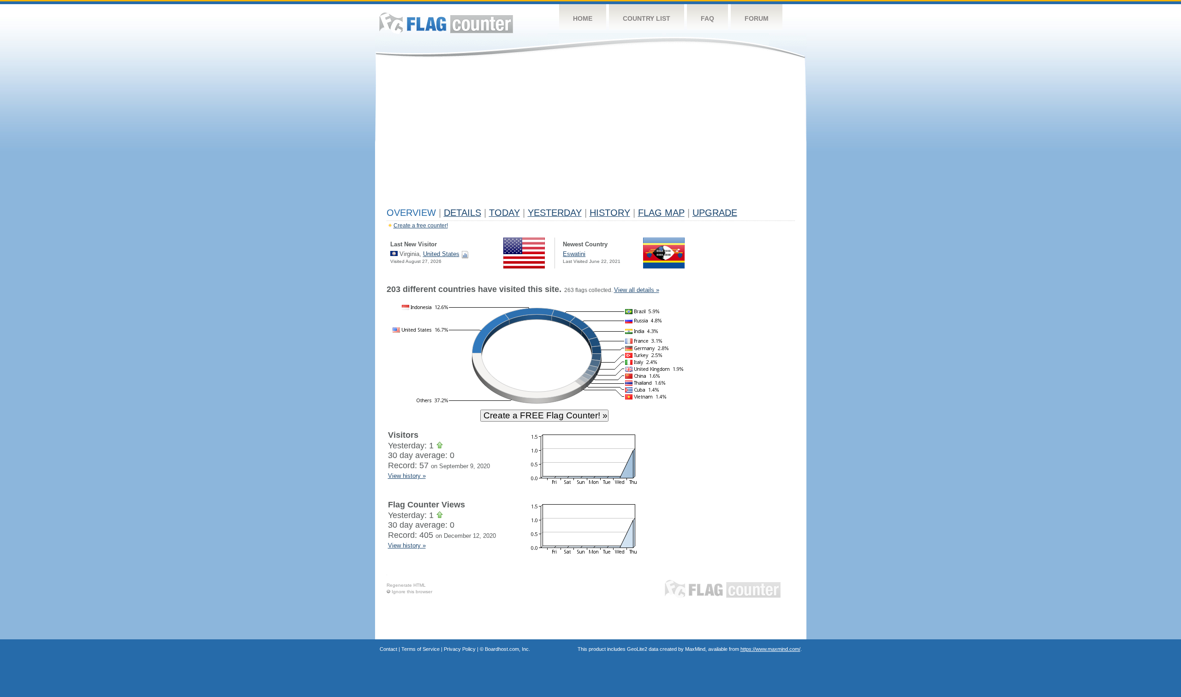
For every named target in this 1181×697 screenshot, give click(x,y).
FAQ (707, 18)
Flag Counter (446, 22)
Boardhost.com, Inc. (507, 649)
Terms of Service (420, 649)
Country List (646, 18)
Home (582, 18)
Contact (388, 649)
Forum (757, 18)
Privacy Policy (460, 649)
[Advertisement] (591, 134)
